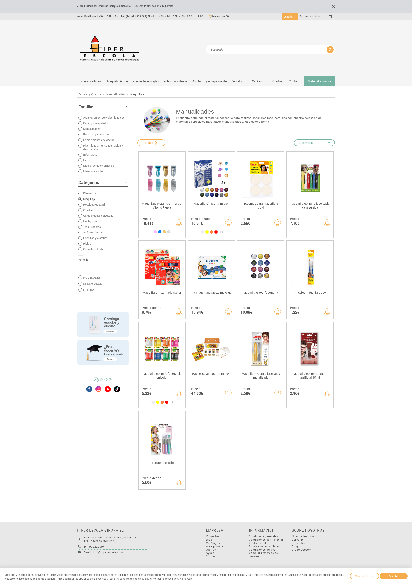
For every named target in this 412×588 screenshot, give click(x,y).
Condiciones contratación (266, 539)
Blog (209, 539)
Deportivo (237, 81)
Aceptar (393, 576)
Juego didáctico (117, 81)
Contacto (295, 81)
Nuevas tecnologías (145, 81)
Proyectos (213, 536)
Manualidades (115, 94)
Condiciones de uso (262, 549)
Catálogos (259, 81)
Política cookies (260, 543)
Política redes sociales (264, 546)
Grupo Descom (301, 549)
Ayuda (210, 553)
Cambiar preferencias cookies (263, 554)
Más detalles (363, 576)
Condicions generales (263, 536)
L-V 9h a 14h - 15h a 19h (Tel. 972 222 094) (112, 16)
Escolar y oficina (90, 81)
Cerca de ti (299, 539)
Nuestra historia (303, 536)
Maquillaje (137, 94)
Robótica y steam (175, 81)
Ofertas (211, 549)
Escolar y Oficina (89, 94)
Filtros (149, 143)
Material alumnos (320, 81)
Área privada (214, 546)
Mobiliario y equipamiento (209, 81)
